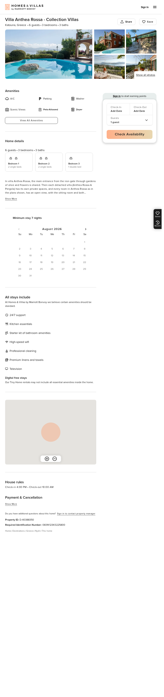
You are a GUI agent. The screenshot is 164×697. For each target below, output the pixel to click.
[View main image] (48, 54)
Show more (11, 198)
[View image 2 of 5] (109, 41)
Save (150, 21)
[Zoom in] (46, 458)
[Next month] (86, 229)
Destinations (18, 531)
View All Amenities (31, 120)
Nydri (37, 531)
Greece (30, 531)
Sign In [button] (145, 7)
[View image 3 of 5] (141, 41)
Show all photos (145, 75)
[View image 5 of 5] (141, 67)
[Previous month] (19, 229)
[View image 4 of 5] (109, 67)
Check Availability (129, 134)
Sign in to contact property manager (76, 513)
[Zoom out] (54, 458)
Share (128, 21)
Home (8, 531)
